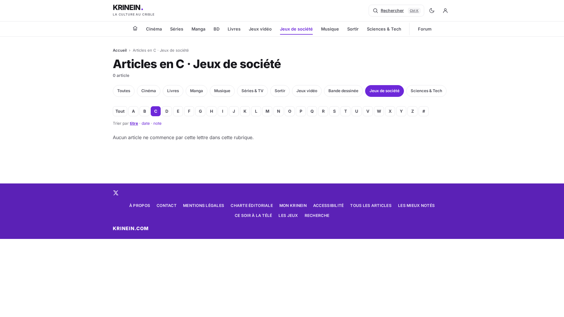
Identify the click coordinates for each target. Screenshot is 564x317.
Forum (425, 28)
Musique (330, 28)
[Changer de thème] (432, 10)
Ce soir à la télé (253, 215)
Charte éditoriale (252, 205)
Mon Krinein (293, 205)
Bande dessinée (343, 90)
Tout (120, 111)
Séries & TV (252, 90)
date (146, 123)
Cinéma (154, 28)
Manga (198, 28)
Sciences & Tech (384, 28)
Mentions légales (203, 205)
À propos (139, 205)
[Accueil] (135, 28)
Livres (234, 28)
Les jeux (288, 215)
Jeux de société (296, 28)
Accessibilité (328, 205)
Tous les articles (371, 205)
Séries (176, 28)
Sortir (353, 28)
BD (216, 28)
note (157, 123)
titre (134, 123)
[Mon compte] (445, 10)
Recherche (317, 215)
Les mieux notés (416, 205)
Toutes (123, 90)
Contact (167, 205)
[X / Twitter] (116, 193)
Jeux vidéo (260, 28)
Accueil (120, 50)
